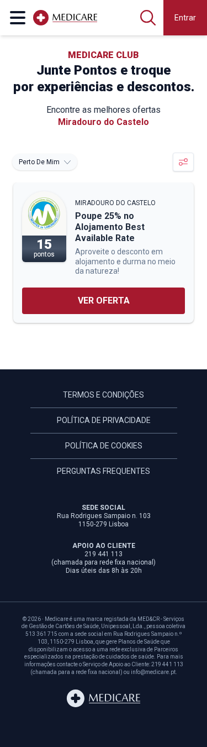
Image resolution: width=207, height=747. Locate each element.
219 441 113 (103, 554)
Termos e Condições (103, 394)
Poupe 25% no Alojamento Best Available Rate (110, 227)
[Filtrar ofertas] (183, 162)
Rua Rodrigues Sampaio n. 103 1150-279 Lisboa (104, 520)
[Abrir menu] (17, 17)
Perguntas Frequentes (103, 471)
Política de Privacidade (104, 420)
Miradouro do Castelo (115, 203)
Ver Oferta (104, 300)
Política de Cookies (103, 445)
